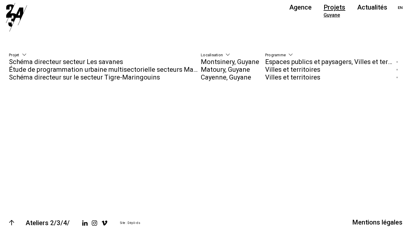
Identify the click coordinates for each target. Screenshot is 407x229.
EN (400, 7)
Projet (14, 55)
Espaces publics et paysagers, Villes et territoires (330, 62)
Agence (300, 7)
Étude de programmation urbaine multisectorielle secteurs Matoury (105, 69)
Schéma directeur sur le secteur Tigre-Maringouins (84, 77)
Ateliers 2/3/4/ (48, 223)
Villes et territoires (292, 69)
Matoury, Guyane (225, 69)
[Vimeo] (104, 223)
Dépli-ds (134, 223)
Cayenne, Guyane (226, 77)
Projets (334, 7)
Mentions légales (377, 222)
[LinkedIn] (85, 223)
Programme (275, 55)
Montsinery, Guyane (230, 62)
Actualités (372, 7)
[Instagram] (94, 223)
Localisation (212, 55)
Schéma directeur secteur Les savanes (66, 62)
